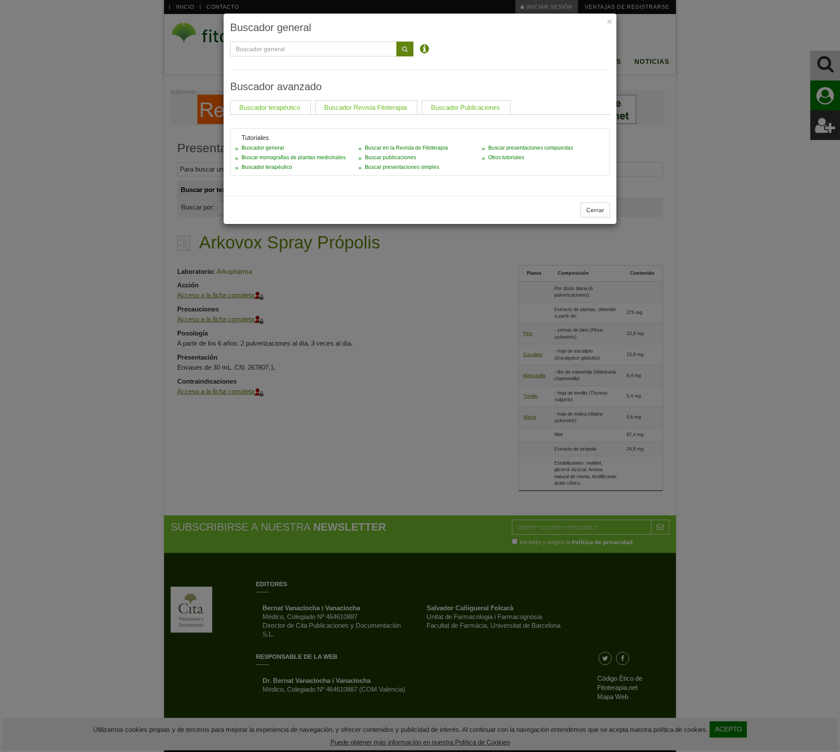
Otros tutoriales (506, 157)
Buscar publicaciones (390, 157)
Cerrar (595, 209)
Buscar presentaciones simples (402, 167)
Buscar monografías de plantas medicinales (294, 157)
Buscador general (263, 148)
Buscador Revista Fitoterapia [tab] (365, 107)
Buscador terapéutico (267, 167)
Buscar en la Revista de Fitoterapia (406, 148)
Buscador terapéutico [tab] (269, 107)
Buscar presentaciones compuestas (530, 148)
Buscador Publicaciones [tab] (465, 107)
